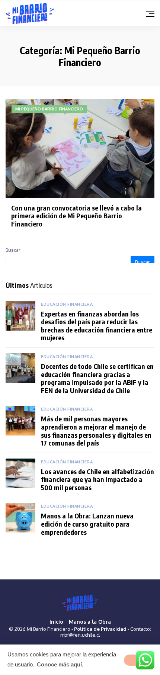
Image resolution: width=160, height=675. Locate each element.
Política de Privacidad (100, 629)
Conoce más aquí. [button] (60, 664)
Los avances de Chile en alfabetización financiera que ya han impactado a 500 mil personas (97, 479)
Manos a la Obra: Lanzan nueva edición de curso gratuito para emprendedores (87, 523)
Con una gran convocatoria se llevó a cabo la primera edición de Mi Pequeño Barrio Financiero (76, 215)
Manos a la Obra (90, 621)
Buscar (13, 250)
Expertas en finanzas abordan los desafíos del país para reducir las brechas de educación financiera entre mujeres (96, 325)
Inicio (56, 621)
